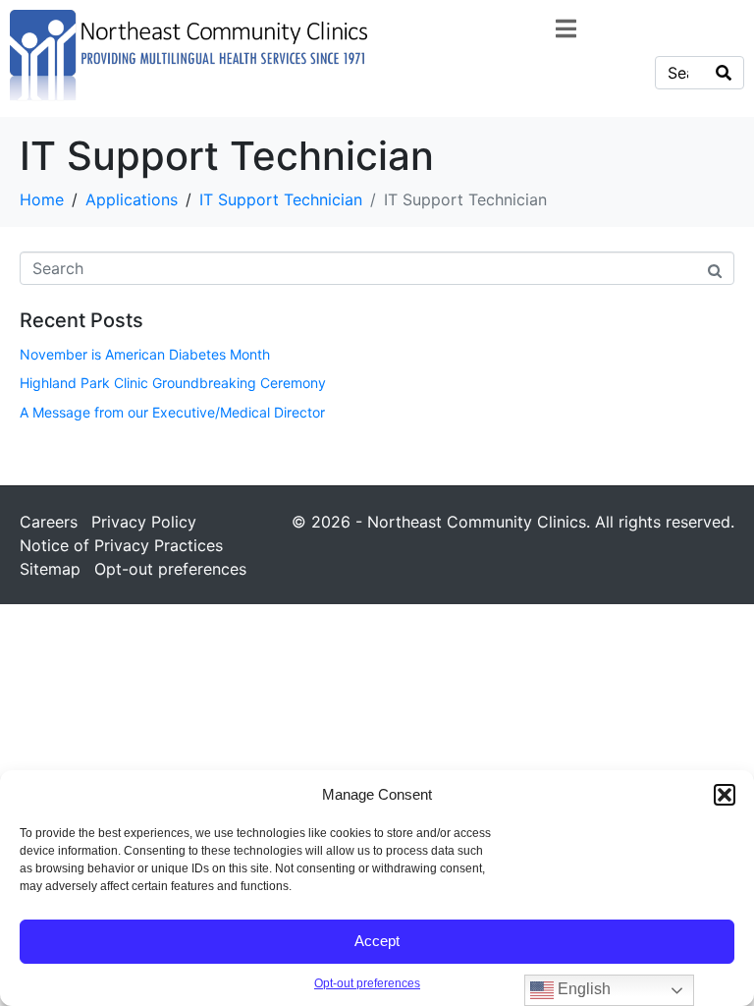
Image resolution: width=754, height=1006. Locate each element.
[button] (724, 795)
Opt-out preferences (367, 983)
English (582, 988)
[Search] (723, 72)
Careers (49, 521)
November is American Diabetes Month (145, 354)
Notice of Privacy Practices (121, 545)
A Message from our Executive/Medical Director (172, 412)
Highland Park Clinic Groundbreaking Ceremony (173, 382)
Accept (377, 940)
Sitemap (50, 569)
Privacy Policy (143, 521)
